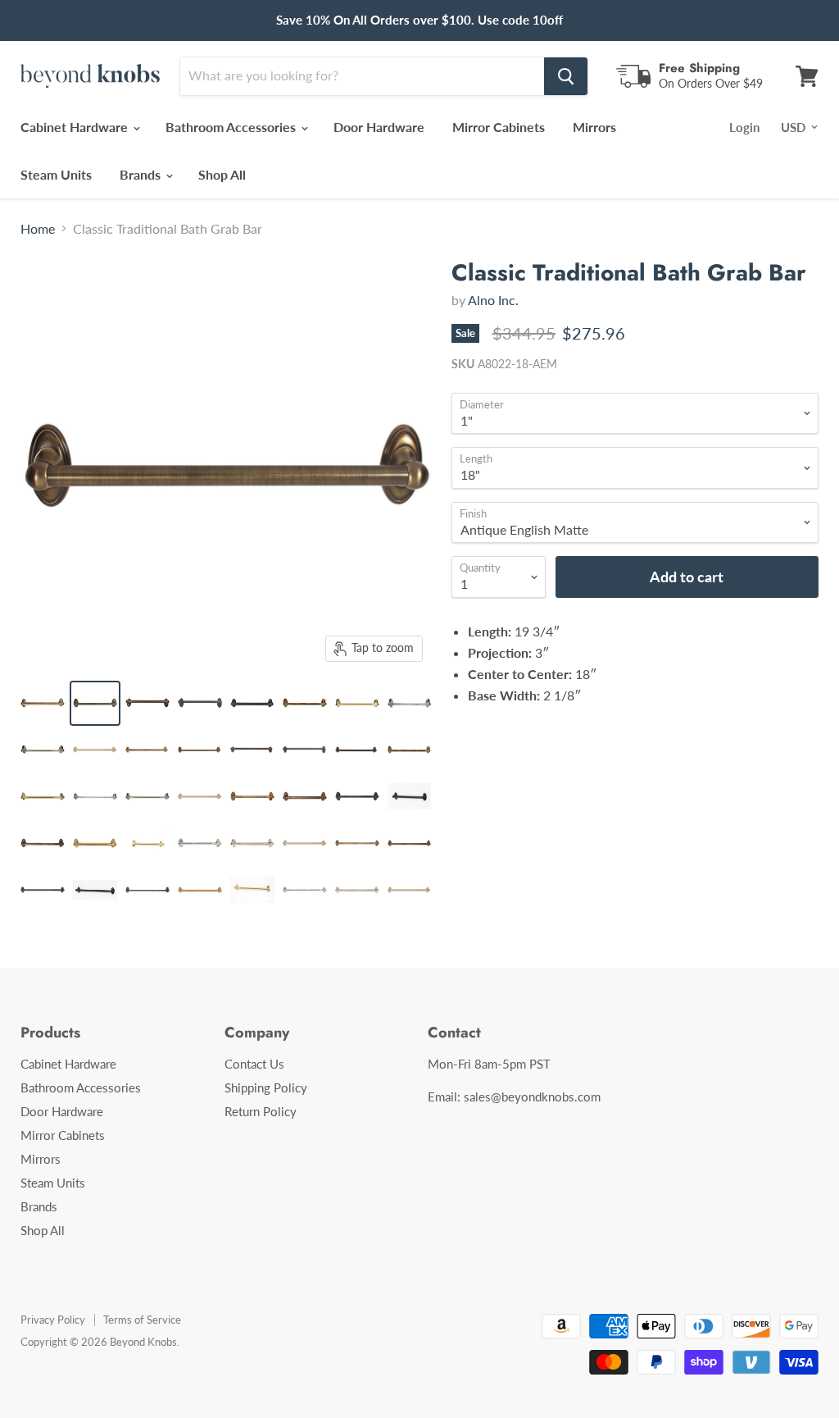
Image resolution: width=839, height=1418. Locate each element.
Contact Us (254, 1063)
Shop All (222, 174)
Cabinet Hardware (75, 127)
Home (37, 228)
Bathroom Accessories (232, 127)
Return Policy (260, 1111)
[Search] (565, 76)
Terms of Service (142, 1319)
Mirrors (594, 127)
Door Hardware (378, 127)
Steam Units (56, 174)
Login (744, 127)
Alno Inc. (493, 300)
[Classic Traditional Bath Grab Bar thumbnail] (42, 703)
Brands (142, 174)
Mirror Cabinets (498, 127)
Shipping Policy (265, 1087)
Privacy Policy (52, 1319)
